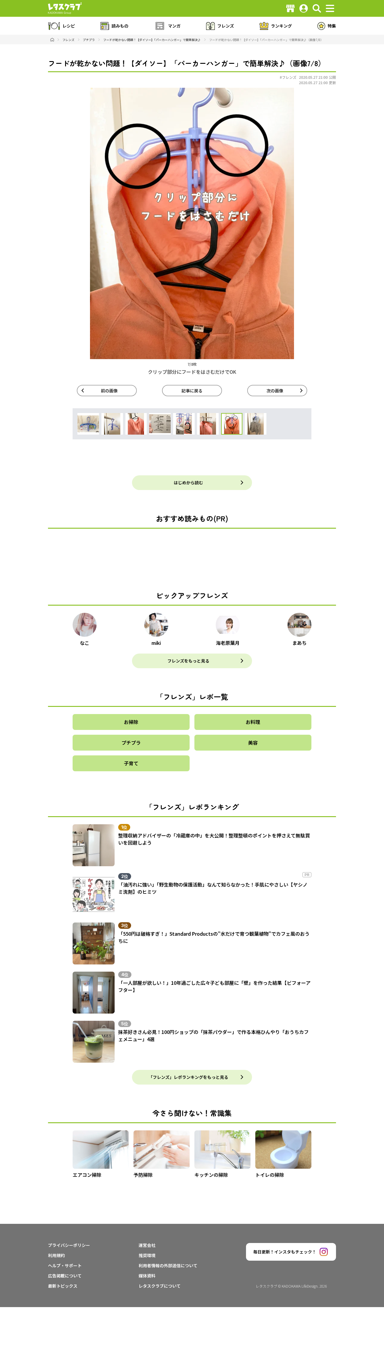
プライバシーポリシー (69, 1245)
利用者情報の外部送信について (168, 1265)
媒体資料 (147, 1276)
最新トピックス (62, 1286)
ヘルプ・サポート (65, 1265)
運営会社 (147, 1245)
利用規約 (56, 1255)
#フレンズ (288, 77)
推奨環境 (147, 1255)
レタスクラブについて (160, 1286)
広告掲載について (65, 1276)
